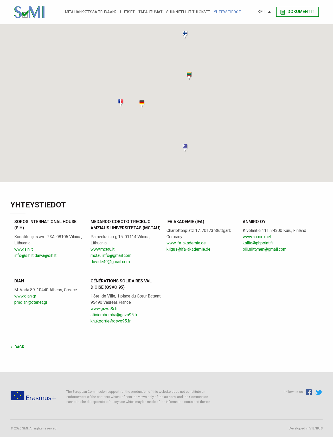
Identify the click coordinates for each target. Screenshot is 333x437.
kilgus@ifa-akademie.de (188, 249)
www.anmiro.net (257, 236)
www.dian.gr (25, 296)
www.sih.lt (23, 249)
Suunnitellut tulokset (188, 12)
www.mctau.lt (102, 249)
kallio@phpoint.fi (258, 242)
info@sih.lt (24, 255)
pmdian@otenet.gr (30, 302)
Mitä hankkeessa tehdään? (91, 12)
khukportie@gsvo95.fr (111, 321)
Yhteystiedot (227, 12)
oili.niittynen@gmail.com (264, 249)
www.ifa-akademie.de (186, 242)
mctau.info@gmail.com (111, 255)
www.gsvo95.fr (104, 308)
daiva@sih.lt (45, 255)
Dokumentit (301, 11)
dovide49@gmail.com (110, 261)
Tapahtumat (150, 12)
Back (19, 347)
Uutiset (127, 12)
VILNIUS (316, 428)
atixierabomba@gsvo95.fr (114, 314)
